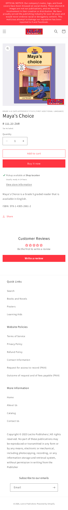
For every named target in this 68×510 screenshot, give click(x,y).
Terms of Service (16, 336)
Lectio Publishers (28, 504)
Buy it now (34, 163)
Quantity (7, 134)
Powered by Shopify (46, 504)
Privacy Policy (14, 344)
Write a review (34, 258)
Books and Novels (17, 298)
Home (10, 397)
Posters (11, 306)
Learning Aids (14, 314)
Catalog (11, 413)
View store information (19, 184)
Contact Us (13, 420)
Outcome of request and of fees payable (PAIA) (33, 375)
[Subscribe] (54, 487)
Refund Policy (14, 352)
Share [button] (10, 216)
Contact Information (18, 359)
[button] (4, 31)
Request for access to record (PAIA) (27, 367)
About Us (12, 405)
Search (11, 290)
